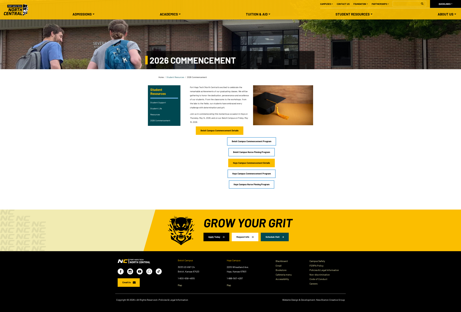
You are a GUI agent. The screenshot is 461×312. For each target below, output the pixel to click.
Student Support (158, 102)
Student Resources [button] (353, 14)
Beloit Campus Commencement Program (251, 141)
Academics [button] (169, 14)
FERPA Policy (316, 265)
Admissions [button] (82, 14)
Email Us (126, 282)
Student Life (156, 108)
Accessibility (282, 279)
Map (180, 285)
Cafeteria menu (284, 274)
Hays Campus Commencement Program (251, 173)
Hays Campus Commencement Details (251, 163)
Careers (313, 283)
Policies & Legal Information (324, 270)
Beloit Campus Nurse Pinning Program (251, 152)
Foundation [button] (359, 4)
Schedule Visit (273, 237)
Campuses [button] (325, 4)
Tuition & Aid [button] (257, 14)
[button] (283, 105)
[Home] (17, 9)
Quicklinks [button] (445, 4)
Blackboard (282, 261)
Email (279, 265)
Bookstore (281, 270)
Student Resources (175, 77)
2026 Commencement (160, 120)
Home (161, 77)
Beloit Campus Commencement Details (220, 130)
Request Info (243, 237)
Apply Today (214, 237)
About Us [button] (445, 14)
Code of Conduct (318, 279)
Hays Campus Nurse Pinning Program (252, 184)
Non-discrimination (319, 274)
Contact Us (343, 4)
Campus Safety (317, 261)
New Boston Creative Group (330, 299)
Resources (155, 114)
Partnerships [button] (379, 4)
